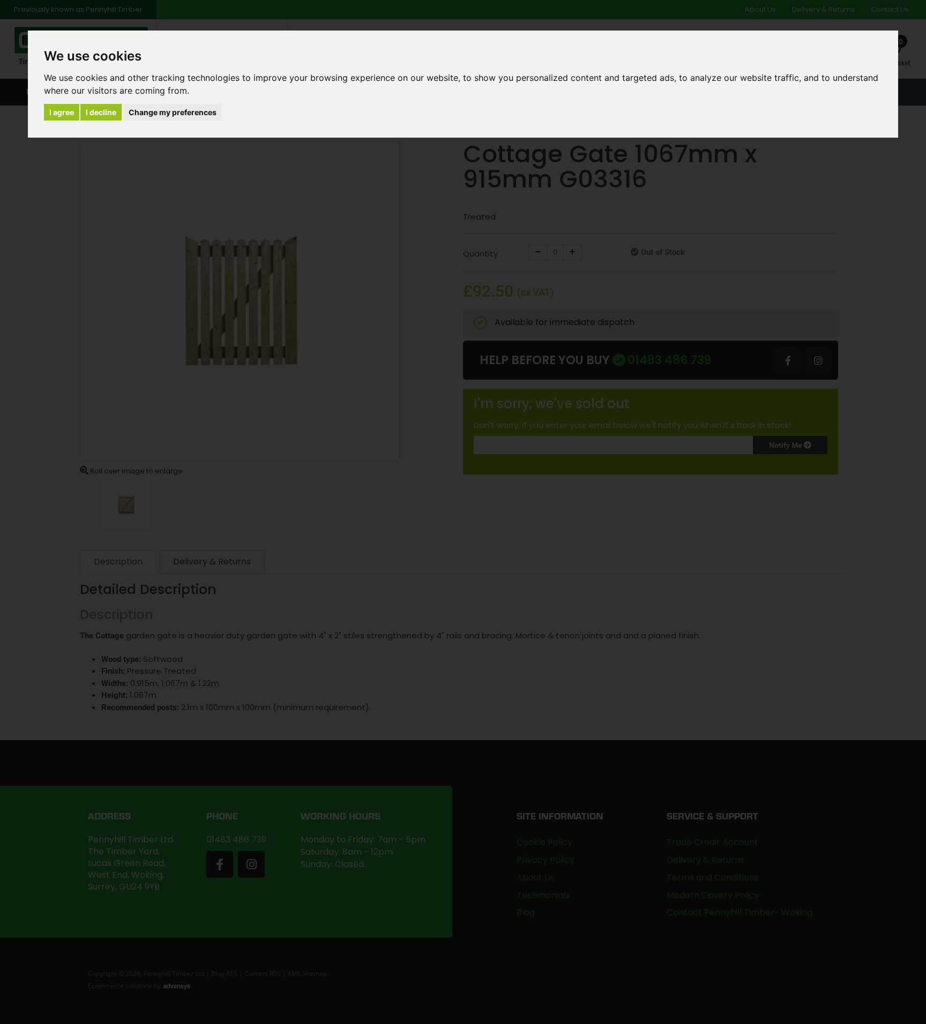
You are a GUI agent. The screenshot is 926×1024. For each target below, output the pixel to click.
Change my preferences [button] (172, 112)
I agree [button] (61, 112)
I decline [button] (101, 112)
